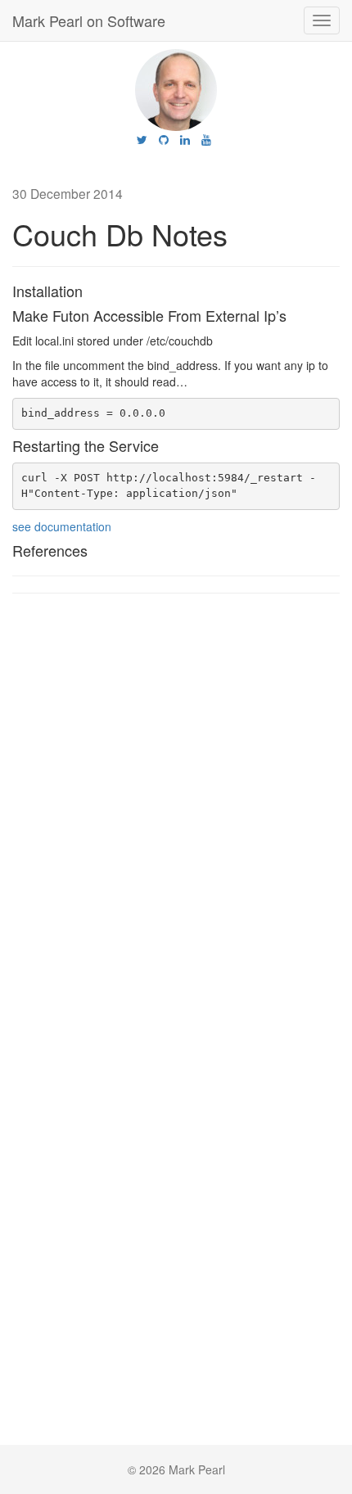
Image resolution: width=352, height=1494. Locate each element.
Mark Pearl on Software (88, 20)
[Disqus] (176, 814)
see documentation (61, 526)
